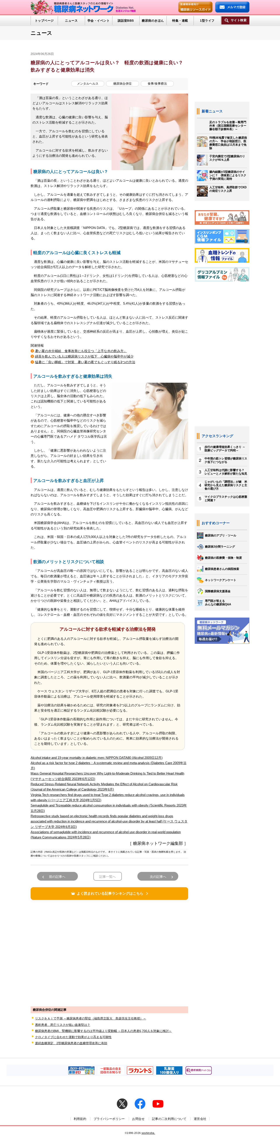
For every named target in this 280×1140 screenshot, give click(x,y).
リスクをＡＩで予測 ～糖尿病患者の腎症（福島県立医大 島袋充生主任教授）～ (90, 1018)
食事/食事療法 (157, 83)
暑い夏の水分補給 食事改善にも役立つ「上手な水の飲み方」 (81, 351)
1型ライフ (207, 20)
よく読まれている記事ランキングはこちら (110, 893)
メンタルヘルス (87, 83)
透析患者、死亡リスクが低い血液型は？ (62, 1025)
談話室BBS (126, 20)
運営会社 (200, 1119)
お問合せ (138, 1119)
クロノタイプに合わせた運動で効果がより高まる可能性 (73, 1037)
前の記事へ (57, 876)
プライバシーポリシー (109, 1119)
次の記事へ (158, 876)
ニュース (71, 20)
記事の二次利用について (169, 1119)
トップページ (44, 20)
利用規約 (80, 1119)
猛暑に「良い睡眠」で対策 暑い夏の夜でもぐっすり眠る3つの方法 (85, 362)
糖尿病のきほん (153, 20)
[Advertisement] (109, 952)
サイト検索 (239, 20)
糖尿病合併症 (122, 83)
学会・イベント (99, 20)
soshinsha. (148, 1133)
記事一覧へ (107, 876)
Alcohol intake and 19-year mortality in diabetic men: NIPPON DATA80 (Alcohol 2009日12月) (97, 757)
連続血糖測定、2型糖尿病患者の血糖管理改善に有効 (71, 1043)
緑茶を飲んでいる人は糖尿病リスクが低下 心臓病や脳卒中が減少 (84, 356)
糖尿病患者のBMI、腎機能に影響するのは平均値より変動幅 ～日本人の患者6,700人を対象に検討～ (103, 1031)
